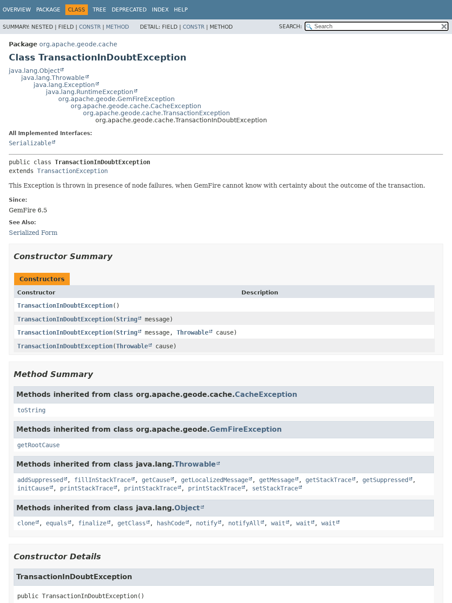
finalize (92, 523)
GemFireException (246, 429)
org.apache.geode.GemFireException (116, 98)
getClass (131, 523)
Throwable (192, 332)
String (126, 319)
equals (56, 523)
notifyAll (244, 523)
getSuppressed (385, 479)
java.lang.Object (34, 70)
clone (26, 523)
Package (48, 10)
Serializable (30, 143)
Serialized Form (33, 232)
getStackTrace (328, 479)
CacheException (266, 394)
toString (31, 410)
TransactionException (72, 170)
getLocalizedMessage (214, 479)
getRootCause (38, 444)
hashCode (171, 523)
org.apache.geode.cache (78, 44)
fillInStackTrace (102, 479)
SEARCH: (290, 26)
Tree (99, 10)
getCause (156, 479)
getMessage (276, 479)
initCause (33, 488)
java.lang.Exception (64, 84)
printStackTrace (86, 488)
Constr (90, 27)
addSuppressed (40, 479)
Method (117, 27)
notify (206, 523)
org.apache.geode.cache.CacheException (136, 105)
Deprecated (129, 10)
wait (278, 523)
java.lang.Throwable (53, 77)
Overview (17, 10)
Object (187, 508)
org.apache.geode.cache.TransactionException (156, 113)
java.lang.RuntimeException (89, 91)
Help (181, 10)
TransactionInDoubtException (65, 305)
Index (160, 10)
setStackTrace (275, 488)
